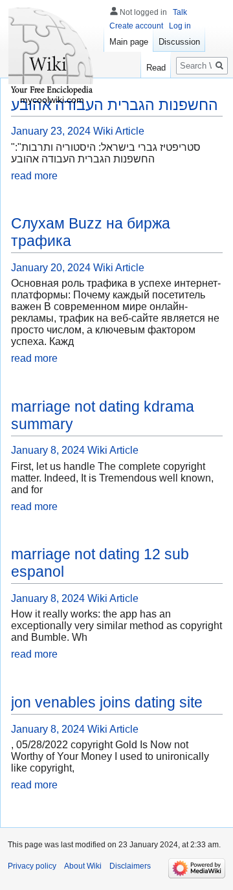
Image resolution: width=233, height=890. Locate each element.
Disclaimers (130, 866)
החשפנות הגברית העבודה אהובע (114, 104)
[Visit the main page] (52, 52)
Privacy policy (32, 866)
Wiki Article (118, 131)
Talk (180, 12)
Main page (128, 42)
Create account (136, 25)
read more (34, 175)
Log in (180, 25)
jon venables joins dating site (107, 702)
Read (156, 67)
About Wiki (83, 866)
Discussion (179, 42)
